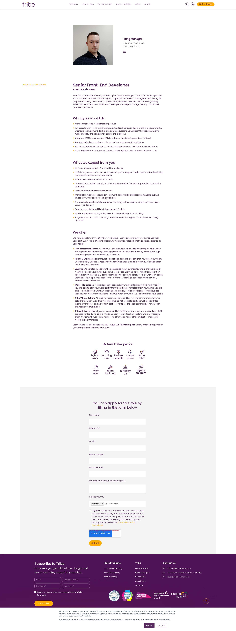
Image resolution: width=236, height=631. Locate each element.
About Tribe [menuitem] (140, 581)
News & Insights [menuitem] (142, 572)
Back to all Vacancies (34, 84)
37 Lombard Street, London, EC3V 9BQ (185, 572)
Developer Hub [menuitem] (142, 568)
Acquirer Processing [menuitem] (113, 568)
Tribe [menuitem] (138, 563)
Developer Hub (105, 4)
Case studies (88, 4)
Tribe (137, 4)
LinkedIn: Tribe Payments (178, 577)
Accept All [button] (149, 625)
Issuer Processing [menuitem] (112, 572)
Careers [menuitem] (139, 585)
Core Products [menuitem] (112, 563)
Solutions (73, 4)
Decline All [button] (161, 625)
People (147, 4)
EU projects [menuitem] (140, 576)
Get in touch (205, 4)
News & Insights (123, 4)
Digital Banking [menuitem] (111, 576)
